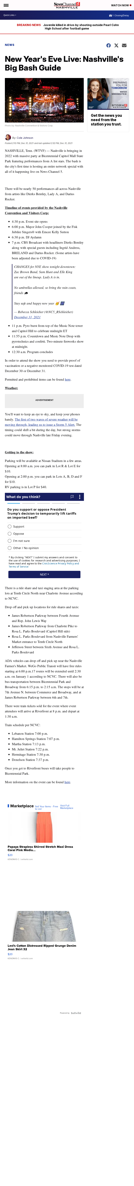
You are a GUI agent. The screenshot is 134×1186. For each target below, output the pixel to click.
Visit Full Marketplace (66, 807)
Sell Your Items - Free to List (46, 807)
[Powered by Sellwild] (76, 1013)
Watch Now (120, 5)
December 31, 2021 (27, 317)
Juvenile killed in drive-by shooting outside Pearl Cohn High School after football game (81, 26)
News (9, 45)
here (67, 379)
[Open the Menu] (6, 5)
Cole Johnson (25, 137)
